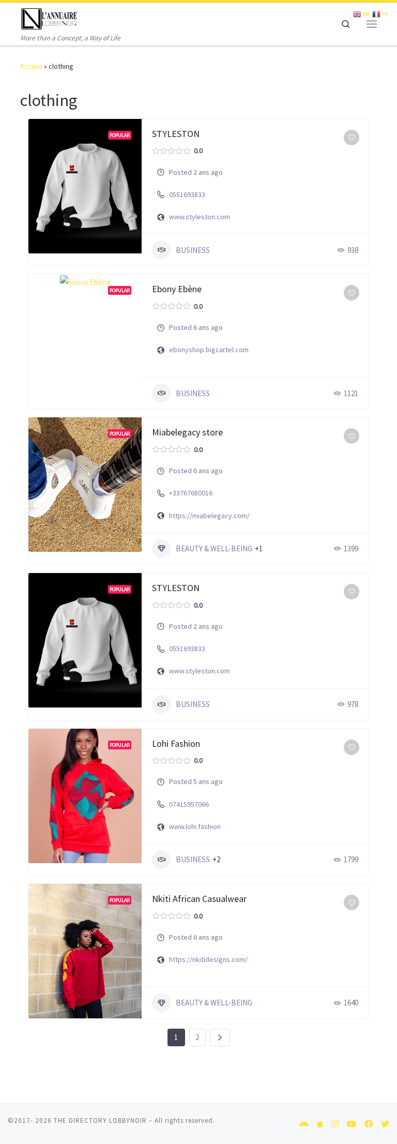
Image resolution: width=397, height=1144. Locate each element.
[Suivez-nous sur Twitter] (385, 1124)
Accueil (31, 66)
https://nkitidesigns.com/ (208, 959)
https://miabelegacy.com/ (209, 515)
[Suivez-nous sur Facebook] (368, 1124)
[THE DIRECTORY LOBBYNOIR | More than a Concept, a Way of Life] (49, 17)
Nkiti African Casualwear (199, 899)
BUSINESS (193, 250)
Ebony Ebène (177, 289)
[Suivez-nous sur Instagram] (335, 1124)
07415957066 (189, 804)
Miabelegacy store (187, 432)
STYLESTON (176, 134)
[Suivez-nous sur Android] (304, 1124)
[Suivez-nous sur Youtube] (351, 1124)
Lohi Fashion (176, 743)
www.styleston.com (199, 216)
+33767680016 (190, 493)
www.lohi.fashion (195, 826)
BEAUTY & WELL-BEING (214, 548)
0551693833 (187, 194)
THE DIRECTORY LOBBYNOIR (100, 1120)
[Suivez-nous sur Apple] (320, 1124)
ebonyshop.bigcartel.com (209, 349)
